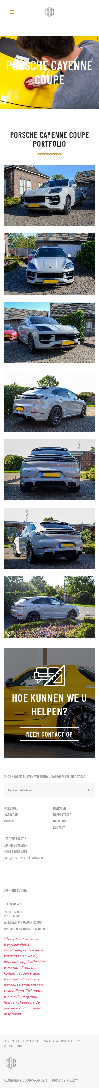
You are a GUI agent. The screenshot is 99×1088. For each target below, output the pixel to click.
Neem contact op (49, 734)
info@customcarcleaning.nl (24, 858)
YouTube (9, 821)
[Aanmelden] (90, 790)
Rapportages (62, 814)
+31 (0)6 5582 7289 (15, 851)
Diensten (59, 808)
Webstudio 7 (14, 1046)
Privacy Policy (65, 1080)
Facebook (10, 808)
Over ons (59, 821)
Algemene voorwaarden (25, 1080)
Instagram (11, 814)
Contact (59, 827)
